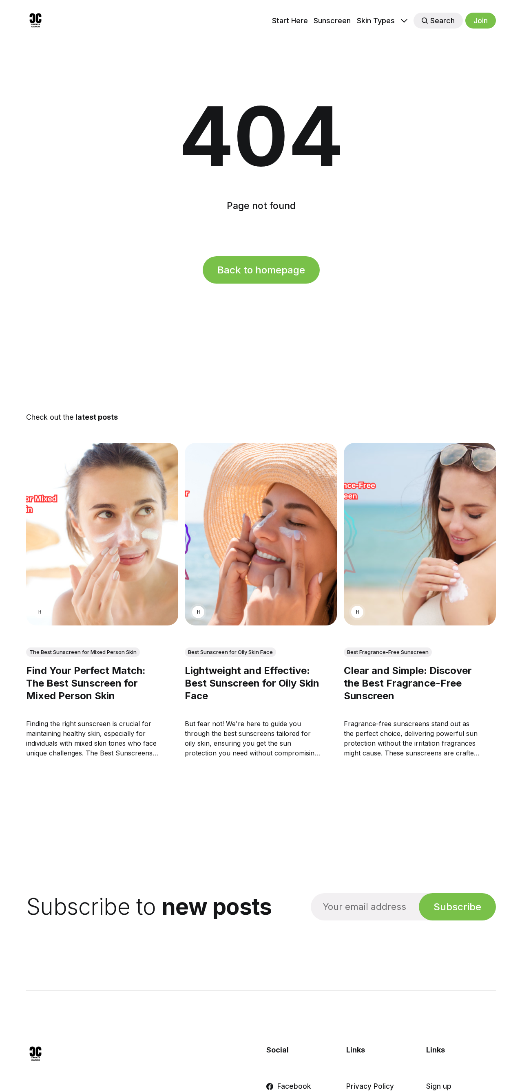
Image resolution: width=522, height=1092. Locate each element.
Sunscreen (332, 20)
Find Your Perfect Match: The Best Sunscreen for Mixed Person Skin (86, 683)
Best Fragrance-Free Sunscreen (388, 652)
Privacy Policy (370, 1086)
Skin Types (376, 20)
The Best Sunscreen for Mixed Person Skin (83, 652)
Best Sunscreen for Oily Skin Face (230, 652)
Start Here (290, 20)
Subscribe (457, 907)
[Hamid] (39, 612)
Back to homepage (261, 270)
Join (480, 20)
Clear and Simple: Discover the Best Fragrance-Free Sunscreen (408, 683)
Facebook (294, 1086)
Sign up (438, 1086)
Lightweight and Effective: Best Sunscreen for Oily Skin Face (252, 683)
